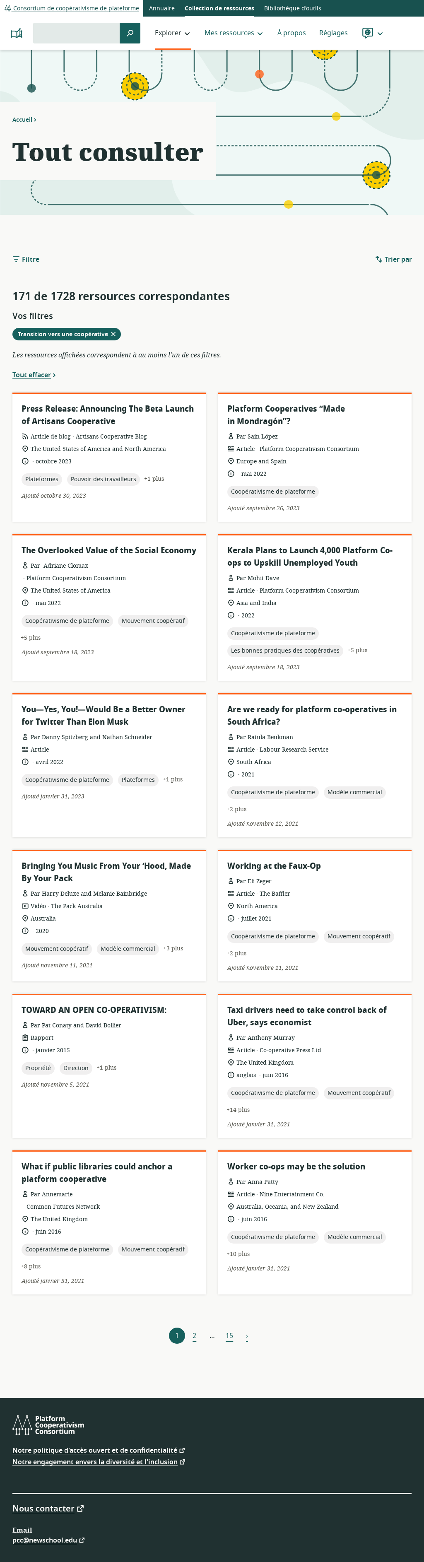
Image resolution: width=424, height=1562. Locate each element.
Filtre (29, 260)
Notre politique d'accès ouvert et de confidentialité (94, 1450)
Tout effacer (31, 374)
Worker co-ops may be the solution (296, 1167)
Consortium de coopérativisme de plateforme (75, 8)
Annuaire (162, 8)
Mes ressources (229, 33)
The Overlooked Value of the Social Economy (109, 551)
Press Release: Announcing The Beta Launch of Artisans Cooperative (108, 415)
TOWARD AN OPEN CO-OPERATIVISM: (94, 1010)
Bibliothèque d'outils (292, 8)
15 (229, 1336)
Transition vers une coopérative (69, 335)
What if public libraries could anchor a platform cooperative (97, 1173)
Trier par (397, 260)
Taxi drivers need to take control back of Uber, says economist (307, 1016)
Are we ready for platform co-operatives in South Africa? (312, 716)
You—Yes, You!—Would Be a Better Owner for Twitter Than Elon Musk (104, 716)
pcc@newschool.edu (44, 1540)
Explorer (168, 33)
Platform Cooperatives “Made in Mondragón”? (286, 415)
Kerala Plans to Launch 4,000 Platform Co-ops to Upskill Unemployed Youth (310, 557)
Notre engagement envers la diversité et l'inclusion (95, 1462)
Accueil (22, 119)
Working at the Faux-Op (274, 866)
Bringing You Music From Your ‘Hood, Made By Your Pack (106, 872)
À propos (291, 33)
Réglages (333, 33)
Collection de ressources (219, 8)
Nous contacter (43, 1508)
